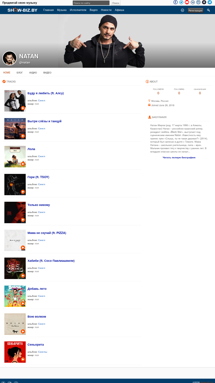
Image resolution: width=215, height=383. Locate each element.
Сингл (41, 100)
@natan (24, 62)
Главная (48, 10)
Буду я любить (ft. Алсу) (46, 93)
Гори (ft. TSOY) (38, 177)
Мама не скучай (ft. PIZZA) (47, 233)
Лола (31, 149)
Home (6, 72)
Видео (94, 10)
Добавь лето (37, 288)
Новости (106, 10)
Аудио (33, 72)
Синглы (42, 351)
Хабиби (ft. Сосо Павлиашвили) (51, 260)
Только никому (39, 205)
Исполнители (78, 10)
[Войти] (182, 9)
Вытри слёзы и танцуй (44, 121)
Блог (20, 72)
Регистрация (195, 10)
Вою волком (37, 316)
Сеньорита (36, 344)
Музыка (62, 10)
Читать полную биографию (179, 157)
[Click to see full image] (107, 40)
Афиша (119, 10)
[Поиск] (208, 9)
